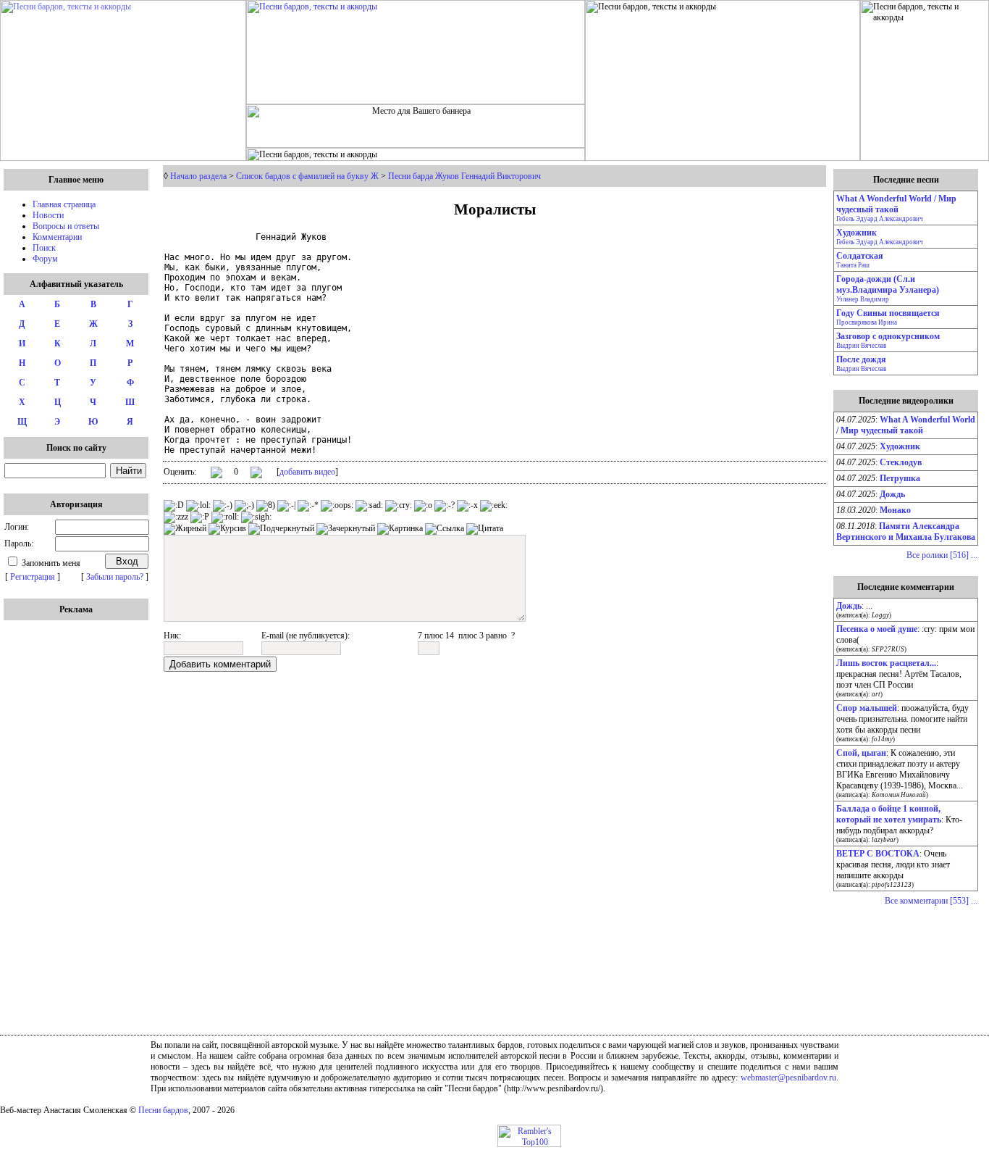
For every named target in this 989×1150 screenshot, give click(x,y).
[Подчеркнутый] (281, 529)
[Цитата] (484, 529)
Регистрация (32, 577)
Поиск (44, 248)
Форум (45, 259)
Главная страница (64, 204)
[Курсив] (227, 529)
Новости (48, 215)
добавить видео (307, 472)
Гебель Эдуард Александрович (879, 218)
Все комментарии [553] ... (931, 901)
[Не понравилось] (256, 474)
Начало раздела (198, 176)
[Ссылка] (444, 529)
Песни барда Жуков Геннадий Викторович (464, 176)
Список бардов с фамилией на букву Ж (307, 176)
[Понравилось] (216, 475)
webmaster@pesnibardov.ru (788, 1077)
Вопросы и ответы (66, 226)
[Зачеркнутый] (345, 529)
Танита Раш (853, 265)
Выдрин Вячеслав (861, 345)
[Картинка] (400, 529)
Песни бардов (163, 1110)
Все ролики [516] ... (941, 555)
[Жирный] (185, 529)
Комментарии (57, 237)
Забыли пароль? (114, 577)
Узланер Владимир (862, 299)
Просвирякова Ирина (866, 322)
